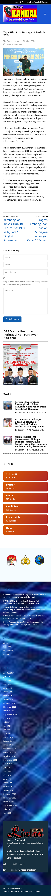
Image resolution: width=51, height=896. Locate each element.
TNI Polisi (22, 412)
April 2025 (7, 733)
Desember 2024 (9, 748)
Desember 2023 (9, 794)
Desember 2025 (9, 703)
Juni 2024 (7, 771)
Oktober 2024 (9, 756)
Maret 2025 (8, 737)
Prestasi (10, 484)
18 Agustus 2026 (36, 430)
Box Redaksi (35, 2)
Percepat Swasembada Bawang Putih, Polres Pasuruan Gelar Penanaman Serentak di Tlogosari (30, 405)
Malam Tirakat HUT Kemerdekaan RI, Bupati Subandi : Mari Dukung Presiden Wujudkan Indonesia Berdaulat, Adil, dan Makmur (31, 441)
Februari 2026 (9, 695)
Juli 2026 (6, 676)
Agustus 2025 (8, 718)
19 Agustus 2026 (38, 412)
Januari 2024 (8, 790)
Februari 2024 (9, 786)
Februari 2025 (8, 741)
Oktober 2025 (9, 710)
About (18, 2)
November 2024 (9, 752)
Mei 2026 (7, 684)
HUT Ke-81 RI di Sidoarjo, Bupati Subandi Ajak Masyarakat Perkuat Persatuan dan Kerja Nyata (29, 423)
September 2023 (10, 805)
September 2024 (10, 760)
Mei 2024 (7, 775)
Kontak (44, 2)
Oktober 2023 (8, 801)
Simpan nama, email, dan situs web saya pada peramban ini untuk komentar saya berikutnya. (25, 283)
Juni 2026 (7, 680)
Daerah (21, 430)
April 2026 (7, 688)
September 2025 (10, 714)
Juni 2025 (7, 725)
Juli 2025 (6, 722)
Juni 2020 (7, 813)
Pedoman (26, 2)
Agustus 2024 (8, 763)
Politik (10, 495)
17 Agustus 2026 (36, 449)
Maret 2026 (8, 691)
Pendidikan (12, 506)
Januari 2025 (8, 744)
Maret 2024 (8, 782)
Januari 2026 (8, 699)
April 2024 (7, 779)
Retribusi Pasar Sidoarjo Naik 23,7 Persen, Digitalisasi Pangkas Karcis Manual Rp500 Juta (24, 617)
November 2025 (9, 707)
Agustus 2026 (8, 672)
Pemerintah (13, 517)
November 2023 (9, 797)
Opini (9, 527)
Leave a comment (14, 44)
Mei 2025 (7, 729)
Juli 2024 (6, 767)
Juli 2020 (6, 809)
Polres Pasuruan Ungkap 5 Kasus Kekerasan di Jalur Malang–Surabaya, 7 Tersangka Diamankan (23, 623)
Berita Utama (13, 41)
